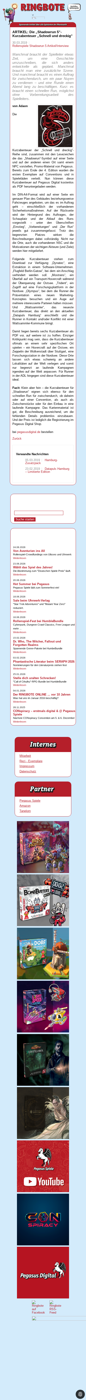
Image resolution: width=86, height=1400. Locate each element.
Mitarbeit (25, 756)
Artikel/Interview (58, 46)
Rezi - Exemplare (30, 761)
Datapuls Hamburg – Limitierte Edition (47, 470)
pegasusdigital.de (28, 432)
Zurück (17, 438)
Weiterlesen (19, 558)
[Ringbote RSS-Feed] (55, 1312)
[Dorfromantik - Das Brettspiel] (43, 978)
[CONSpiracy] (43, 1244)
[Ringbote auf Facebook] (38, 1312)
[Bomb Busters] (43, 925)
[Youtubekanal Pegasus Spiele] (43, 1191)
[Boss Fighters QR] (43, 872)
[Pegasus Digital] (43, 1297)
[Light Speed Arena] (43, 1031)
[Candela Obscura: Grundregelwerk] (43, 1138)
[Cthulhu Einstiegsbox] (43, 1084)
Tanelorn (25, 811)
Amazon (25, 805)
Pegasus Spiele (29, 800)
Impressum (26, 766)
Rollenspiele (20, 46)
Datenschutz (27, 771)
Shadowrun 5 (38, 46)
